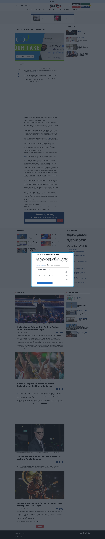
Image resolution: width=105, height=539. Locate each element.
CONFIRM (45, 283)
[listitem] (52, 269)
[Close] (71, 255)
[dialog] (52, 269)
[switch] (66, 272)
